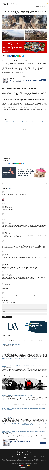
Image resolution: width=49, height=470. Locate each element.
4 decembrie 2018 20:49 (8, 233)
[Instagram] (19, 454)
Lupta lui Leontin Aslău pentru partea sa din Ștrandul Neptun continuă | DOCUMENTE (17, 395)
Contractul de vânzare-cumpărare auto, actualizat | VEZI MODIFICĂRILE (15, 372)
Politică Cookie (28, 456)
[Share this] (10, 56)
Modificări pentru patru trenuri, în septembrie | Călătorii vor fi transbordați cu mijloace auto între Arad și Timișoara (22, 358)
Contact (35, 456)
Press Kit (38, 456)
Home (3, 9)
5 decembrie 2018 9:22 (8, 242)
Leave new (11, 188)
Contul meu (24, 457)
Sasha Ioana (10, 345)
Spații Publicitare (43, 456)
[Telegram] (27, 454)
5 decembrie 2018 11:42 (8, 255)
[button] (25, 4)
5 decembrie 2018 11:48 (8, 265)
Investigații (5, 9)
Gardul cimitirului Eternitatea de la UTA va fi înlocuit (11, 344)
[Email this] (8, 56)
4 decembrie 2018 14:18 (8, 207)
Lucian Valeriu (10, 396)
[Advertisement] (24, 141)
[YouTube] (21, 454)
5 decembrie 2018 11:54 (8, 275)
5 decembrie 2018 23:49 (8, 284)
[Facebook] (17, 454)
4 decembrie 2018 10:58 (8, 192)
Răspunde (3, 203)
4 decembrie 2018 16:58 (8, 223)
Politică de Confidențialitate (20, 456)
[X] (29, 454)
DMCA (32, 456)
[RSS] (31, 454)
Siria (7, 160)
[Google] (23, 454)
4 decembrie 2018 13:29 (8, 200)
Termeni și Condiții (13, 456)
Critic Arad (7, 456)
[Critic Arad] (9, 4)
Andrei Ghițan (27, 467)
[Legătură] (47, 4)
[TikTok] (25, 454)
